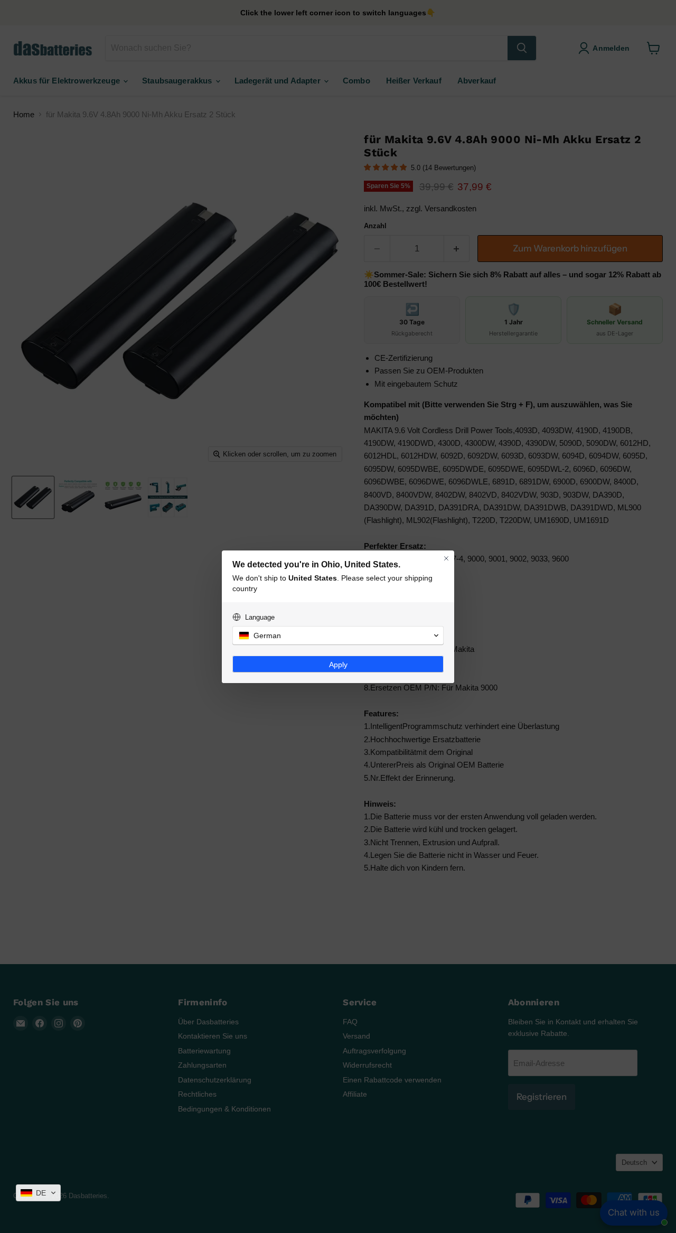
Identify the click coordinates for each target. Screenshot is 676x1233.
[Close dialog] (446, 558)
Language (260, 617)
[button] (38, 1192)
